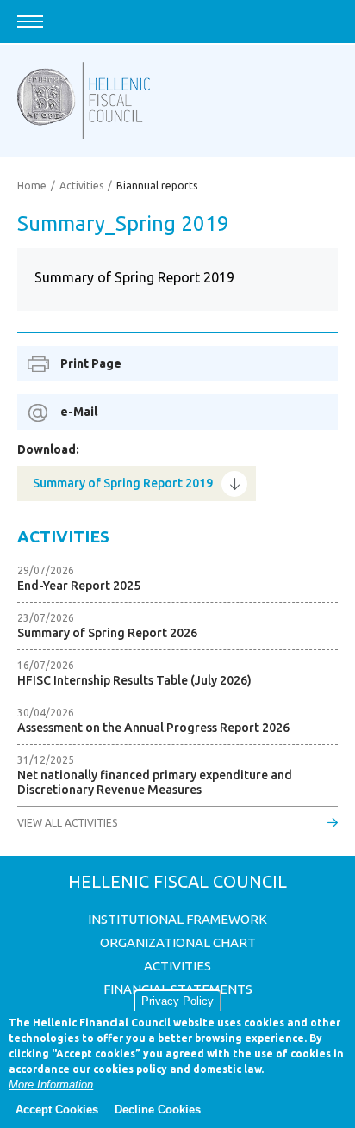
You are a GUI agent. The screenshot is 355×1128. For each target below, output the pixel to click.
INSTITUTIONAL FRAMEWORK (177, 919)
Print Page (90, 363)
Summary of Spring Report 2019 (123, 483)
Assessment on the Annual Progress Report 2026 (153, 727)
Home (32, 185)
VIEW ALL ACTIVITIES (67, 822)
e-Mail (78, 411)
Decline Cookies (158, 1109)
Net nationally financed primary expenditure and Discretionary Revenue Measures (154, 782)
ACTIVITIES (177, 965)
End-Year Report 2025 (78, 585)
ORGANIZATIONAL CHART (178, 942)
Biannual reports (156, 185)
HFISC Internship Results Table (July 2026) (134, 680)
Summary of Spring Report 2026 (107, 633)
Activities (81, 185)
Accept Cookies (57, 1109)
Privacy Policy (177, 1001)
